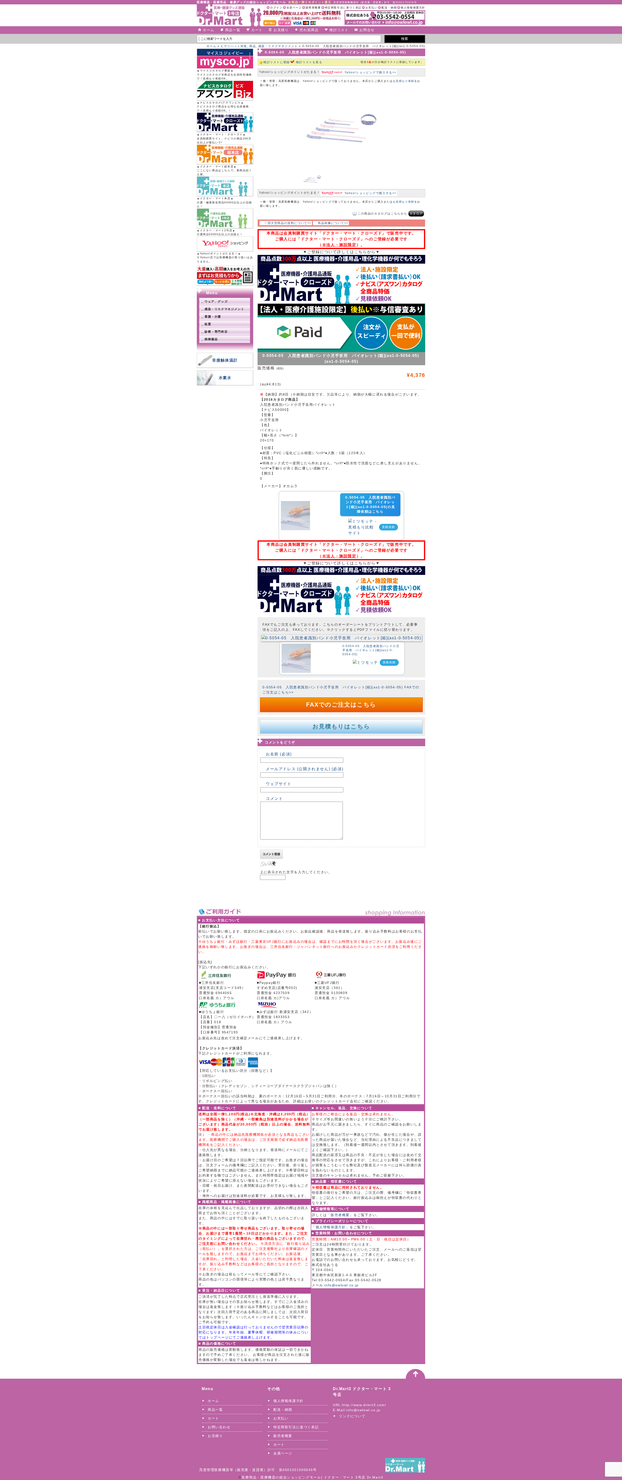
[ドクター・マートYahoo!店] (225, 244)
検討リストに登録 (276, 62)
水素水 (225, 378)
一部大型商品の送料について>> (287, 223)
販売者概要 (313, 7)
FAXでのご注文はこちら (341, 704)
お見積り (281, 30)
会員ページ (294, 7)
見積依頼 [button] (388, 527)
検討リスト (338, 30)
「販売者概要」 (340, 1215)
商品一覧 (232, 30)
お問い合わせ (219, 1427)
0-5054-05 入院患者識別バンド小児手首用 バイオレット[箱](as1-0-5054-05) (370, 650)
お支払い (371, 7)
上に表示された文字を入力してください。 (296, 872)
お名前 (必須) (279, 754)
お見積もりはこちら (341, 726)
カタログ (416, 213)
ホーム (208, 30)
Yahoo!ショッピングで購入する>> (371, 72)
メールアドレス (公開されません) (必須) (304, 769)
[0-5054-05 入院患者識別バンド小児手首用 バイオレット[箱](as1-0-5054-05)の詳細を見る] (295, 504)
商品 (252, 46)
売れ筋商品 (309, 30)
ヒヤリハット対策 (234, 46)
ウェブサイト (279, 784)
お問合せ (366, 30)
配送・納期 (389, 7)
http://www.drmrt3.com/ (364, 1405)
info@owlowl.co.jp (341, 1285)
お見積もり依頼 (403, 80)
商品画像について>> (333, 223)
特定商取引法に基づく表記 (343, 7)
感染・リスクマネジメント (278, 46)
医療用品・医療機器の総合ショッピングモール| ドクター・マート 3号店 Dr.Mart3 (312, 1477)
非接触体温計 (225, 360)
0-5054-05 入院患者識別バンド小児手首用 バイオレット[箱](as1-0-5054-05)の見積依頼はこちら (370, 504)
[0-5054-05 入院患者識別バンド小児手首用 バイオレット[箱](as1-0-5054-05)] (341, 637)
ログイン (276, 7)
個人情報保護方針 (413, 7)
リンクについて (352, 1416)
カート (257, 30)
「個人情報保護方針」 (331, 1227)
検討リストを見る (309, 62)
